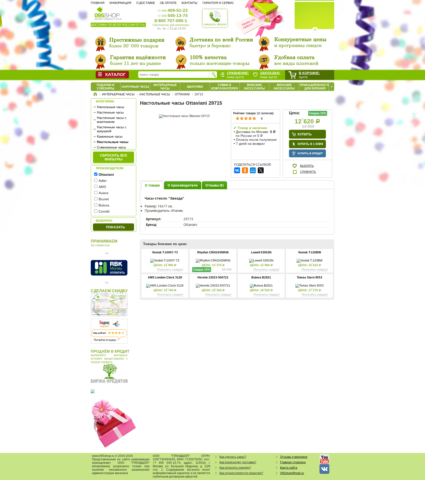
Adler (103, 181)
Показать (115, 227)
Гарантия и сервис (218, 3)
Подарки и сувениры (105, 86)
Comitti (104, 211)
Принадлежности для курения (315, 86)
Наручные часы (135, 86)
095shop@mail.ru (292, 473)
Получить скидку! (170, 269)
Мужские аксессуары (254, 86)
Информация (120, 3)
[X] (261, 170)
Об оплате (168, 3)
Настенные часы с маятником (111, 120)
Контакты (189, 3)
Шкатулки (195, 86)
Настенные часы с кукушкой (111, 129)
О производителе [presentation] (182, 185)
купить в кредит (310, 153)
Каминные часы (109, 136)
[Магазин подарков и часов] (107, 12)
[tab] (152, 185)
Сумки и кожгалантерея (224, 86)
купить (305, 134)
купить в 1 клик (310, 144)
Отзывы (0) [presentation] (214, 185)
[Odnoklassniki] (245, 170)
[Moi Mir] (253, 170)
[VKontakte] (237, 170)
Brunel (104, 199)
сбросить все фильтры (113, 157)
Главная (98, 3)
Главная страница (293, 462)
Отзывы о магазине (293, 457)
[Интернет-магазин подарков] (95, 95)
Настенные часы (110, 112)
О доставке (145, 3)
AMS (102, 187)
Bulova (104, 205)
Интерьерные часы (165, 86)
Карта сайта (288, 467)
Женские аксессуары (284, 86)
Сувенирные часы (111, 147)
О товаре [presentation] (152, 185)
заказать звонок (215, 24)
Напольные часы (110, 107)
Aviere (103, 193)
